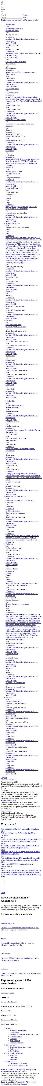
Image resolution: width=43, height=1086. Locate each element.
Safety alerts (10, 385)
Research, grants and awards (16, 327)
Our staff (13, 1039)
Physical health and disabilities (17, 209)
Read (3, 893)
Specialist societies (17, 1043)
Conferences (10, 74)
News (8, 229)
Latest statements (12, 277)
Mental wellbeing (12, 188)
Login (3, 20)
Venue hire (9, 1061)
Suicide (8, 196)
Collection (14, 1057)
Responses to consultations (15, 306)
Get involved (10, 1045)
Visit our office (5, 1002)
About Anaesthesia (32, 159)
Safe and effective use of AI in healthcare (23, 243)
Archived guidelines (13, 134)
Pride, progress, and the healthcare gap (20, 242)
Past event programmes (26, 72)
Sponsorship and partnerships (16, 370)
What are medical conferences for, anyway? (21, 238)
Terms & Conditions (8, 1069)
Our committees (16, 1037)
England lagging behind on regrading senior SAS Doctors (21, 253)
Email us (15, 1020)
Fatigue (8, 198)
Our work (9, 321)
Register (19, 20)
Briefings (9, 292)
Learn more (10, 37)
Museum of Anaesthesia (14, 1053)
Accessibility (20, 1069)
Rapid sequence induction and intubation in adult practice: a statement (23, 256)
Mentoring (10, 53)
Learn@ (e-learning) (13, 97)
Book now (5, 790)
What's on (13, 1055)
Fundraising (14, 1051)
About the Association (18, 1030)
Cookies (24, 1072)
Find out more (6, 811)
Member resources (12, 45)
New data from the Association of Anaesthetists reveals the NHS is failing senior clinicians (23, 246)
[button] (2, 9)
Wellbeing (9, 167)
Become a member (12, 31)
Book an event (11, 64)
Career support (19, 53)
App (16, 55)
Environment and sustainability (17, 341)
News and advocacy (13, 223)
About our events (12, 72)
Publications (10, 151)
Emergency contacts (13, 174)
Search (25, 15)
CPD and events (11, 58)
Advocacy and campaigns (15, 263)
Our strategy (14, 1032)
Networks (28, 53)
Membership (10, 24)
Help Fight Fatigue (13, 207)
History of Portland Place (19, 1066)
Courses (31, 97)
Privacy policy (31, 1069)
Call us (10, 1011)
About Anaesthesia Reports (16, 159)
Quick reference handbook (15, 136)
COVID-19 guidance (28, 161)
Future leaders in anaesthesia (30, 99)
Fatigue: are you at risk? (28, 207)
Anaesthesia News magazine (16, 163)
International (10, 356)
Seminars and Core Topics (15, 101)
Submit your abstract (8, 801)
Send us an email (6, 1020)
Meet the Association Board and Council (24, 1034)
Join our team (15, 1041)
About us (9, 1028)
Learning (13, 1059)
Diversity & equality (13, 161)
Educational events (12, 89)
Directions (14, 1002)
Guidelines (9, 126)
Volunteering (14, 1049)
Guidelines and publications (16, 120)
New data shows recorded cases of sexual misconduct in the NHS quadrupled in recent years (23, 250)
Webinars (24, 97)
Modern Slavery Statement (10, 1072)
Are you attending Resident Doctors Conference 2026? (24, 239)
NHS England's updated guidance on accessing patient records (22, 259)
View (3, 831)
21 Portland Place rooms (19, 1063)
